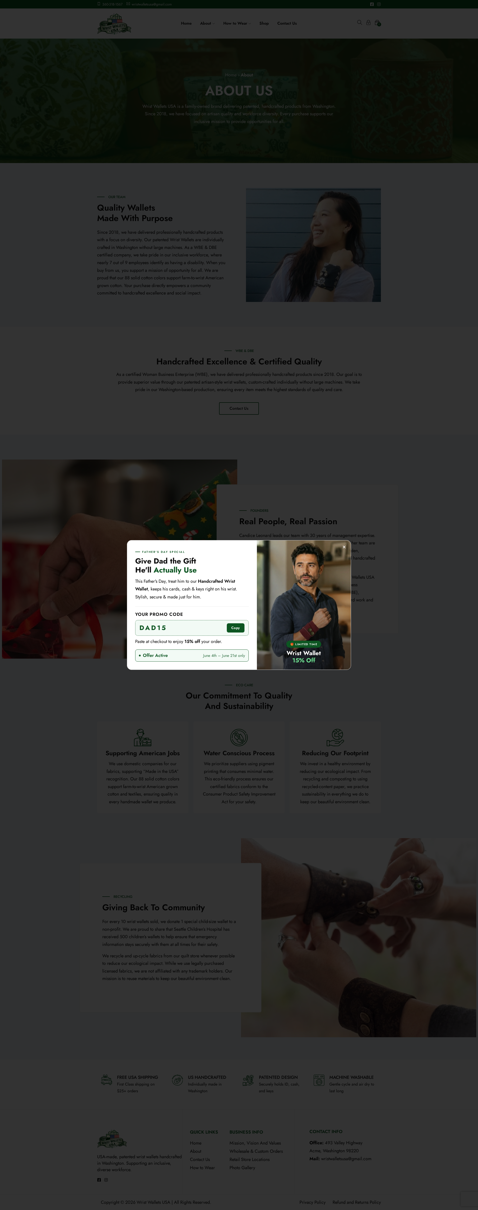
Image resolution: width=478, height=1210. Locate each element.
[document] (239, 605)
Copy (235, 627)
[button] (344, 547)
